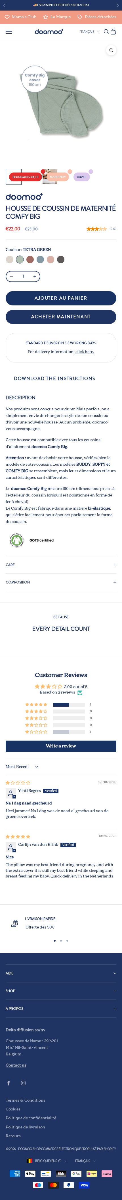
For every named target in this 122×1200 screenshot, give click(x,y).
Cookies (13, 1109)
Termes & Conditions (25, 1100)
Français (86, 31)
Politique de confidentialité (31, 1118)
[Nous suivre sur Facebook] (8, 1083)
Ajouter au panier (61, 298)
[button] (36, 705)
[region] (61, 923)
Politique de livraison (25, 1127)
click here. (84, 352)
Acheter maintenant (61, 316)
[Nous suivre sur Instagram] (23, 1083)
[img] (18, 783)
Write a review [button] (61, 746)
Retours (13, 1136)
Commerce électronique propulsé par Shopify (78, 1149)
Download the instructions (55, 378)
